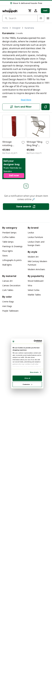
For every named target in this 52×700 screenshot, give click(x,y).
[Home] (13, 11)
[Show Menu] (48, 18)
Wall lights (7, 264)
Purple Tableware (10, 310)
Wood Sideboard (35, 280)
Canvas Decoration (11, 285)
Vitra (30, 285)
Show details (34, 372)
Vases (5, 255)
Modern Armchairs (36, 269)
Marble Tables (34, 294)
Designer (16, 27)
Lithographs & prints (12, 260)
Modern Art (33, 256)
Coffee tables (8, 237)
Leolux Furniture (35, 237)
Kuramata (29, 27)
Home (5, 27)
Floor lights (7, 251)
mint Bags (7, 306)
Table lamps (8, 241)
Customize (26, 384)
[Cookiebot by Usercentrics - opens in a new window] (34, 341)
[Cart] (30, 10)
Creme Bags (8, 301)
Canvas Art (7, 280)
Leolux (31, 232)
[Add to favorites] (23, 142)
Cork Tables (7, 290)
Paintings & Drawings (12, 246)
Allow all (27, 378)
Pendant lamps (9, 232)
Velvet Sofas (33, 290)
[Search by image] (40, 18)
